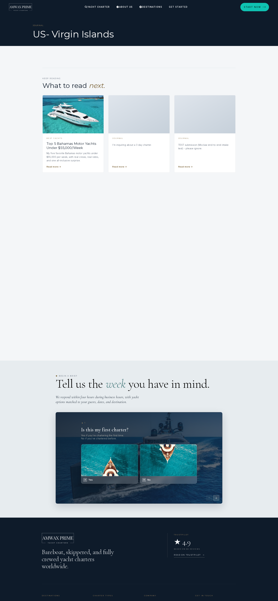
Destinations (151, 7)
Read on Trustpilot (189, 555)
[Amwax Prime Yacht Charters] (20, 7)
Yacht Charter (98, 7)
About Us (125, 7)
